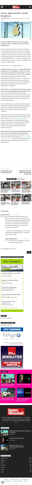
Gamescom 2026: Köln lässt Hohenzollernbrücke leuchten (7, 399)
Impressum (6, 479)
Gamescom (3, 465)
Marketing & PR (4, 458)
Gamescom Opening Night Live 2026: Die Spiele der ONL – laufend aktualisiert (24, 400)
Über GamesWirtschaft (24, 479)
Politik (2, 462)
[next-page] (17, 207)
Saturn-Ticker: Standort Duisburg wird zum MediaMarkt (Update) (26, 202)
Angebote (3, 467)
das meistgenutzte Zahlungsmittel (17, 118)
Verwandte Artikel (11, 179)
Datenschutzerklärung (14, 479)
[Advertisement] (16, 2)
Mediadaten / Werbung (17, 481)
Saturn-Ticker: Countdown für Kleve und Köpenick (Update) (15, 190)
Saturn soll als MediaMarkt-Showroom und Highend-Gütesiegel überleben (5, 203)
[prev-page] (15, 207)
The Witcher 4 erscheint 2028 (23, 384)
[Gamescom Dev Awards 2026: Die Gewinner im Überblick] (8, 378)
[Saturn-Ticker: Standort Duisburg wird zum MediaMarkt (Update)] (26, 197)
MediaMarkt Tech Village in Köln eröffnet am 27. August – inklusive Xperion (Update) (5, 191)
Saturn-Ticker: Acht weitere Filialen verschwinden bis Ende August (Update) (15, 203)
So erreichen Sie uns (8, 481)
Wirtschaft (6, 10)
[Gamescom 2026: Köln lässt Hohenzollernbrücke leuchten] (8, 392)
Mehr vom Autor (21, 179)
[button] (2, 482)
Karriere (2, 471)
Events (2, 469)
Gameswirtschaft (6, 18)
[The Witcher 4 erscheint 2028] (24, 378)
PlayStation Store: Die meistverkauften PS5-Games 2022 (25, 172)
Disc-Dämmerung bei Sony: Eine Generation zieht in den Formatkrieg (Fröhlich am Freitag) (26, 191)
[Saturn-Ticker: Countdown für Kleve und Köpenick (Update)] (16, 185)
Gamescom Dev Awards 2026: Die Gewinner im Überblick (7, 385)
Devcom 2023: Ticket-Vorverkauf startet (7, 171)
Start (1, 10)
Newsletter (26, 481)
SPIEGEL (11, 65)
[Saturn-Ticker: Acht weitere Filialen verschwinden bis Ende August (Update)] (16, 197)
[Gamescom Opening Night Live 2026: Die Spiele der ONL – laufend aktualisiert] (24, 392)
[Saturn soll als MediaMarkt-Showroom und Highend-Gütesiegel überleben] (5, 197)
